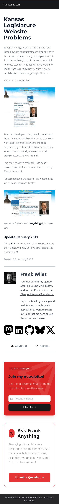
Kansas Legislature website (26, 69)
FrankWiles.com (11, 4)
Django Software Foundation (37, 294)
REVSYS (38, 281)
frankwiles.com (13, 497)
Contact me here (35, 314)
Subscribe (28, 407)
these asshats (14, 64)
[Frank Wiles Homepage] (10, 296)
